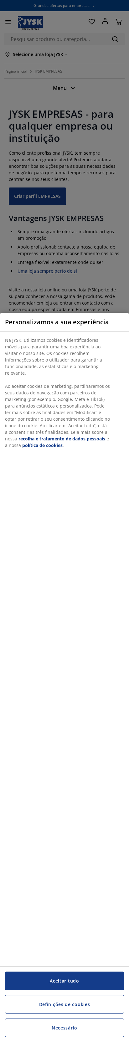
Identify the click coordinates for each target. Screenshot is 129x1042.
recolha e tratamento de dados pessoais (61, 439)
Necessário (64, 1028)
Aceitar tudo (64, 981)
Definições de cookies (64, 1004)
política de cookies (42, 445)
